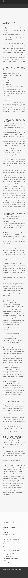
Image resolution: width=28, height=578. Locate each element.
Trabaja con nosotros (8, 529)
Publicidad (5, 532)
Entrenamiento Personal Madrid (11, 525)
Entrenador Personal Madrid (10, 527)
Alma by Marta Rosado (8, 534)
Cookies (5, 546)
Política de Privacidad (8, 543)
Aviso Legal (6, 541)
